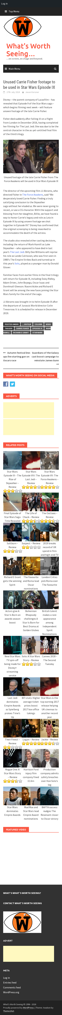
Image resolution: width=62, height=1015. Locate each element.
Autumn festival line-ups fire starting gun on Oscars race (17, 356)
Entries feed (9, 982)
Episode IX (37, 328)
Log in (6, 977)
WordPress (28, 1007)
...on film (26, 324)
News (48, 324)
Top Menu (14, 11)
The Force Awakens (32, 194)
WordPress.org (11, 992)
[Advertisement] (28, 410)
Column (38, 324)
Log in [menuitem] (4, 3)
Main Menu (14, 68)
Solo (17, 263)
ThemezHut (8, 1011)
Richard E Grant (21, 332)
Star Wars (37, 332)
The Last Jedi (17, 252)
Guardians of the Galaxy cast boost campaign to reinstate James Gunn (45, 356)
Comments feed (12, 987)
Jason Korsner (32, 92)
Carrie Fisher (22, 328)
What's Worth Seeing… (28, 49)
